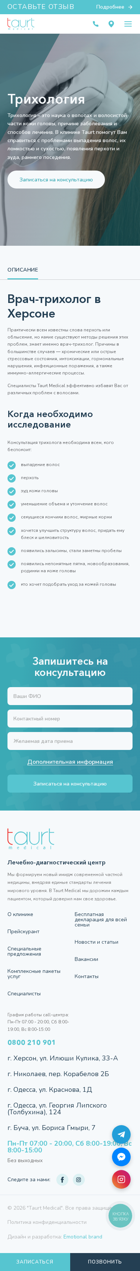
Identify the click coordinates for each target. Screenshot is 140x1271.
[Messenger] (121, 1157)
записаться (34, 1262)
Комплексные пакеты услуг (33, 974)
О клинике (20, 914)
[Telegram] (121, 1134)
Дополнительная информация (70, 762)
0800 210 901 (31, 1042)
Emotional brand (82, 1236)
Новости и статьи (96, 942)
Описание (22, 269)
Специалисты (24, 993)
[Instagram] (121, 1179)
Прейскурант (23, 931)
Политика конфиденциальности (47, 1222)
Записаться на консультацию (56, 179)
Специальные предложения (24, 951)
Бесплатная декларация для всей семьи (101, 920)
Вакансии (86, 959)
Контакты (87, 976)
